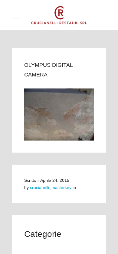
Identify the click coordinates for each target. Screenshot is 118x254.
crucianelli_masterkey (50, 187)
